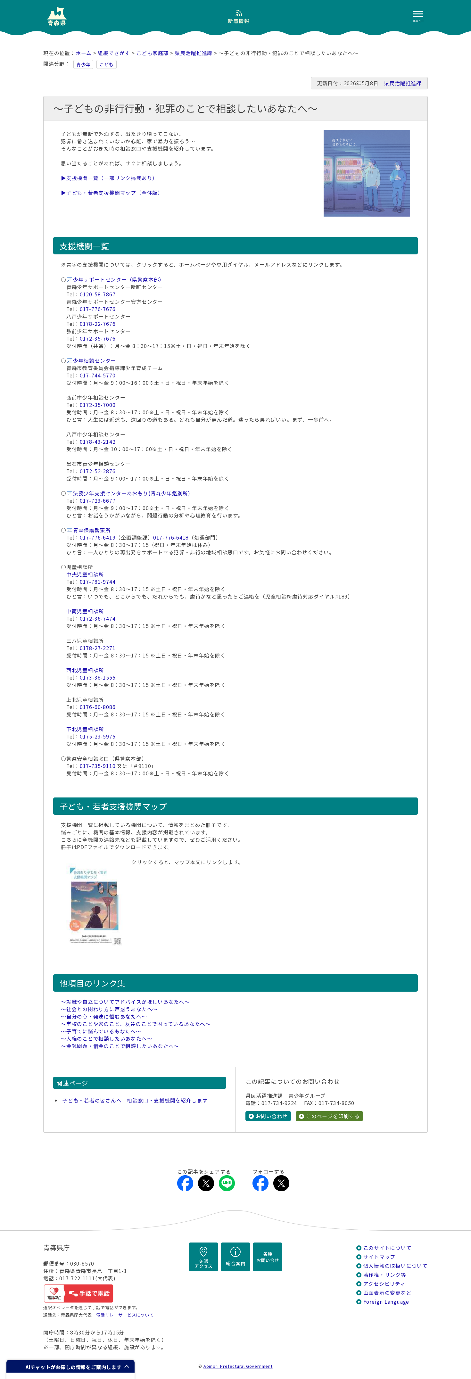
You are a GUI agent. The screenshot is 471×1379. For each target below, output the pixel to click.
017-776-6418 (171, 537)
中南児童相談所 (85, 611)
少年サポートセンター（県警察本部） (118, 279)
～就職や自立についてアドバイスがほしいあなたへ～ (125, 1001)
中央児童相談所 (85, 574)
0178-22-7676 (97, 323)
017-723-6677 (97, 500)
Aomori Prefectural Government (238, 1366)
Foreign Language (386, 1301)
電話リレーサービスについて (124, 1315)
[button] (70, 1366)
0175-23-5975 (97, 736)
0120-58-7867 (97, 294)
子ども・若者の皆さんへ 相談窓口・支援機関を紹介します (135, 1100)
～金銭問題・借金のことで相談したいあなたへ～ (120, 1046)
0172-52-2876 (97, 471)
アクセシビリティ (384, 1283)
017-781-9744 (97, 581)
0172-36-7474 (97, 618)
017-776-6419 (97, 537)
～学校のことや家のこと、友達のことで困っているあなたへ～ (136, 1024)
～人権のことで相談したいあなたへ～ (106, 1038)
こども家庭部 (152, 53)
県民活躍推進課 (194, 53)
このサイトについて (387, 1247)
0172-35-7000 (97, 405)
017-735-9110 (97, 766)
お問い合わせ (272, 1116)
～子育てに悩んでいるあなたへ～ (101, 1031)
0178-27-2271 (97, 648)
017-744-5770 (97, 375)
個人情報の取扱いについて (395, 1265)
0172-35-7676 (97, 338)
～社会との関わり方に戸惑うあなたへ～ (109, 1009)
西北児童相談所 (85, 670)
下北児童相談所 (85, 729)
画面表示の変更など (387, 1292)
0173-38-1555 (97, 677)
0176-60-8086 (97, 707)
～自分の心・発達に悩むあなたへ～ (104, 1016)
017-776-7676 (97, 309)
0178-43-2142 (97, 441)
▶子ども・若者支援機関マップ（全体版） (112, 192)
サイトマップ (379, 1256)
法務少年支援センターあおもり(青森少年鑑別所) (131, 493)
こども (106, 64)
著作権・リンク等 (384, 1274)
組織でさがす (114, 53)
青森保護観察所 (92, 530)
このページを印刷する (333, 1116)
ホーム (84, 53)
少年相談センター (94, 360)
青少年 (83, 64)
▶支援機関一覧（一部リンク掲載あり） (109, 178)
